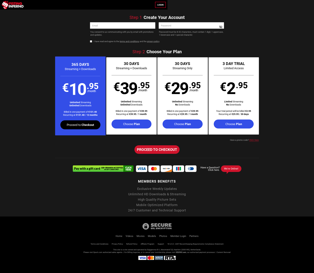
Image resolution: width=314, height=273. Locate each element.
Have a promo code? (244, 139)
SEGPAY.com (181, 252)
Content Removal (224, 252)
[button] (80, 95)
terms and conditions (129, 41)
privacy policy (153, 41)
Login (160, 4)
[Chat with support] (220, 168)
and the (126, 41)
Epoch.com (97, 252)
